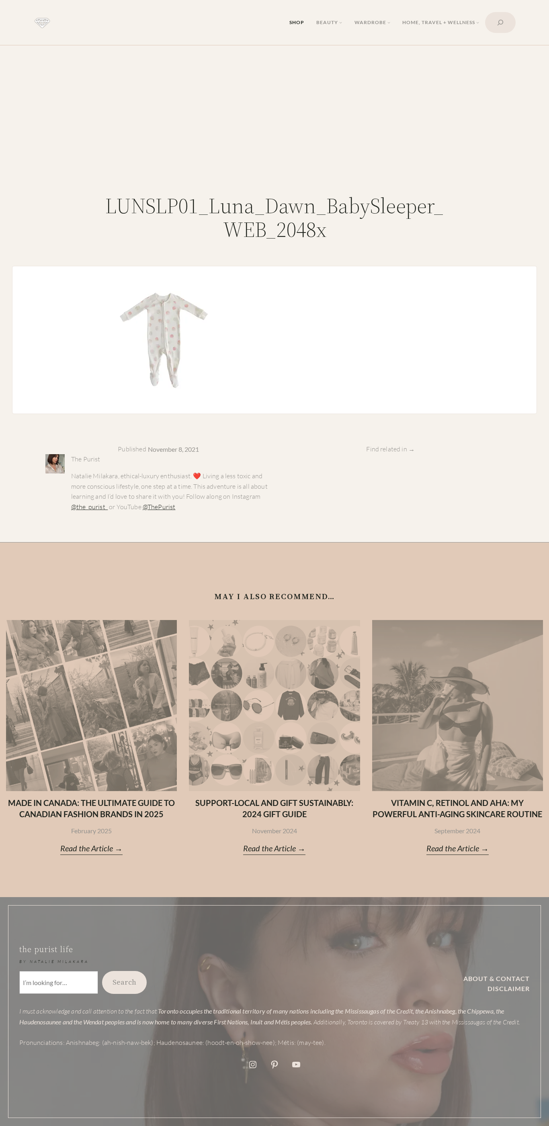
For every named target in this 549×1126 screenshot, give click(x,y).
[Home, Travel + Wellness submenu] (477, 22)
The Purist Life (46, 949)
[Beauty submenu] (340, 22)
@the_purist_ (89, 507)
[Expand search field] (500, 22)
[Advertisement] (274, 119)
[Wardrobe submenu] (388, 22)
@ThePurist (159, 507)
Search (124, 982)
